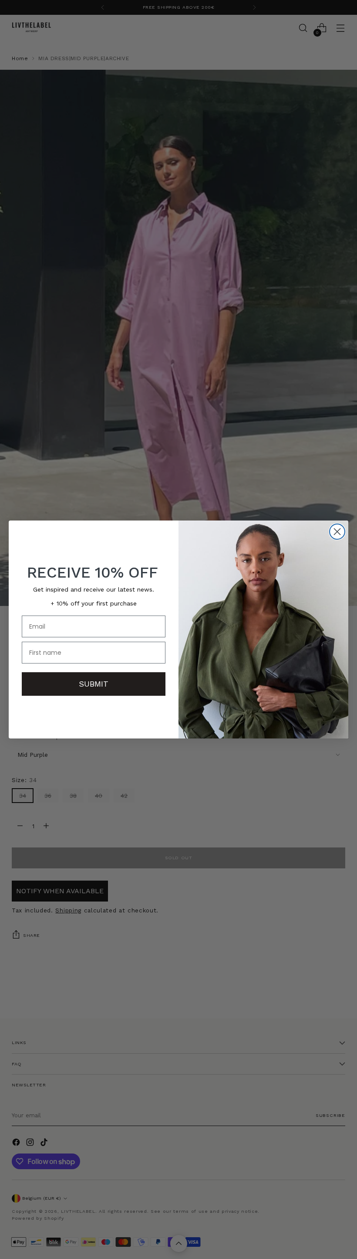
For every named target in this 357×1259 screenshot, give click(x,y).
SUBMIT (93, 683)
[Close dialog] (337, 531)
